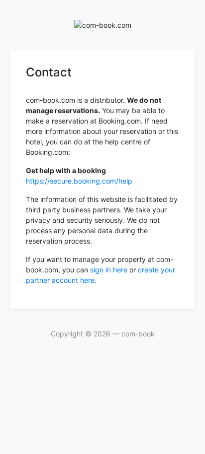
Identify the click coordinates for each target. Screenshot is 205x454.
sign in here (109, 269)
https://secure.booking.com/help (79, 181)
